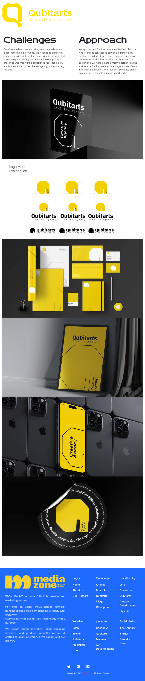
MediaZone (88, 673)
